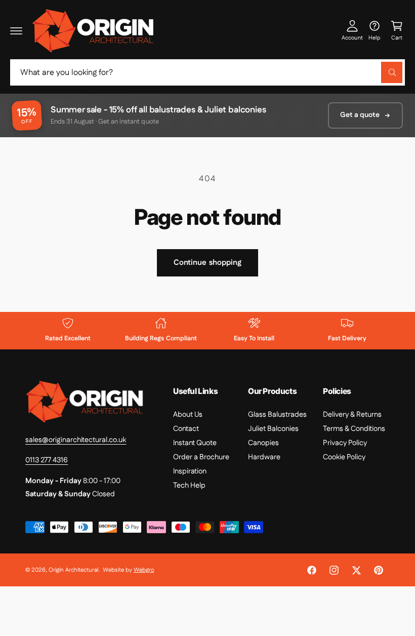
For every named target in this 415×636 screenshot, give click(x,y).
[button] (16, 30)
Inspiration (189, 471)
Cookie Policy (344, 457)
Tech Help (189, 485)
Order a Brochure (201, 457)
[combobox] (207, 72)
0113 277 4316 (46, 460)
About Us (187, 414)
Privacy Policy (345, 443)
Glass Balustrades (277, 414)
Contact (186, 428)
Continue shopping (207, 262)
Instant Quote (195, 443)
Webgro (144, 570)
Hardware (264, 457)
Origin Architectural (74, 570)
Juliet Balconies (273, 428)
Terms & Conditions (354, 428)
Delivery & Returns (352, 414)
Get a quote (360, 115)
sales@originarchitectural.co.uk (75, 439)
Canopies (263, 443)
